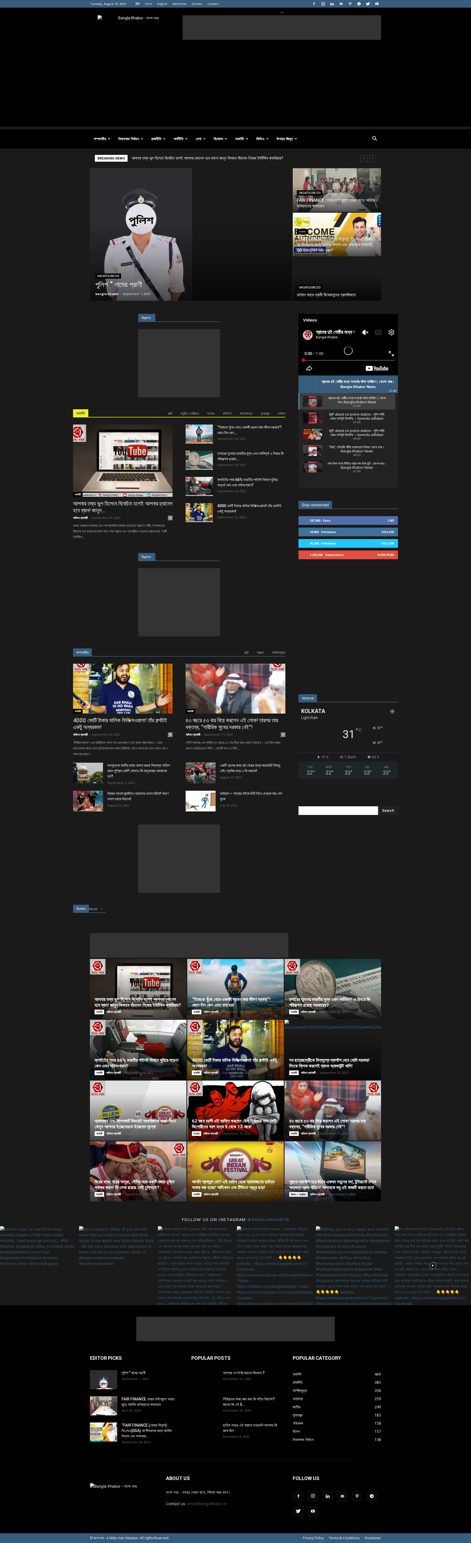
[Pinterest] (350, 4)
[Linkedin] (332, 4)
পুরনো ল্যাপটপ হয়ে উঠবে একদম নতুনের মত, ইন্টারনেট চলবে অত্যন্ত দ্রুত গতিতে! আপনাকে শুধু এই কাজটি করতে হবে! (332, 1184)
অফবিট (239, 138)
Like (391, 520)
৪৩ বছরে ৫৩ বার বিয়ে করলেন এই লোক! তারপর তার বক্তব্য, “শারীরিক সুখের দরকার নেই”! (232, 723)
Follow (387, 532)
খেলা (198, 138)
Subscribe (385, 555)
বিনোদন (218, 138)
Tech (148, 4)
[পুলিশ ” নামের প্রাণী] (191, 234)
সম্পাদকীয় (100, 138)
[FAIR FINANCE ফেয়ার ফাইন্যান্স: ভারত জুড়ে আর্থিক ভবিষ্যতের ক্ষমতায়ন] (337, 190)
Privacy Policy (313, 1538)
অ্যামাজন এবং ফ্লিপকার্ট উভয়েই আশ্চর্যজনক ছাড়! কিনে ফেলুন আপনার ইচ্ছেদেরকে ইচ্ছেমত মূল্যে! (135, 1123)
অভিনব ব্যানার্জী (80, 518)
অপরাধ (211, 413)
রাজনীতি (156, 138)
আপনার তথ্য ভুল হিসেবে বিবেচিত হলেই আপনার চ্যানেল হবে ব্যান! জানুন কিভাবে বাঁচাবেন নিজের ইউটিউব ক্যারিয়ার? (138, 1002)
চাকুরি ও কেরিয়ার (189, 413)
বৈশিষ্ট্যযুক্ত (278, 653)
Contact (213, 4)
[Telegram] (359, 4)
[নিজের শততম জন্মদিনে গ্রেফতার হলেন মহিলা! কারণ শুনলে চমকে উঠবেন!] (88, 801)
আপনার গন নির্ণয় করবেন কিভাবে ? (244, 1373)
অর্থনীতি (178, 138)
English (162, 4)
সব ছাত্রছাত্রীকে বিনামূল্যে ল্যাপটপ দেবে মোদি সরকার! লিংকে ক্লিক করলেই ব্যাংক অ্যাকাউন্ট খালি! (329, 1063)
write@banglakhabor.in (207, 1503)
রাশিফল (227, 413)
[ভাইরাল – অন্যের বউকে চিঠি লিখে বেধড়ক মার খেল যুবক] (201, 801)
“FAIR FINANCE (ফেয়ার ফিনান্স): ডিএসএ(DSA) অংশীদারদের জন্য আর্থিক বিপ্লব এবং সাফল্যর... (147, 1430)
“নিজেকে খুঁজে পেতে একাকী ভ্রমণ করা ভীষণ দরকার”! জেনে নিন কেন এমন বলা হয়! (231, 1002)
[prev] (364, 158)
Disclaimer (373, 1538)
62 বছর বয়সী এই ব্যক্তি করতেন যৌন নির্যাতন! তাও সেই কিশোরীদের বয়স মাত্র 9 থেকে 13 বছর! (234, 1123)
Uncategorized (108, 276)
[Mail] (341, 4)
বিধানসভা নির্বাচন (128, 138)
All (170, 413)
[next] (372, 158)
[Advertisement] (282, 27)
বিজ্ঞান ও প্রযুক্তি (298, 1194)
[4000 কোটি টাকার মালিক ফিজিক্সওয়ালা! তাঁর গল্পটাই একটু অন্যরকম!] (199, 512)
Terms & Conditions (344, 1538)
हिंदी (137, 4)
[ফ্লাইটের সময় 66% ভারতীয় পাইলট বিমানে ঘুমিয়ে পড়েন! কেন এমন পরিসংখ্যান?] (199, 486)
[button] (374, 139)
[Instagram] (323, 4)
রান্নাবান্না (246, 413)
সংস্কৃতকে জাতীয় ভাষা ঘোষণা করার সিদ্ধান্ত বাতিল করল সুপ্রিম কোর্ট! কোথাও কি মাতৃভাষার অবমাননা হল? (138, 770)
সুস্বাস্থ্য (265, 413)
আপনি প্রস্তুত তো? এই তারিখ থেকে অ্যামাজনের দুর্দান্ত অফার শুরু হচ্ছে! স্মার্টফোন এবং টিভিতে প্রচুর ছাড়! (233, 1184)
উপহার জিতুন (285, 138)
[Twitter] (368, 4)
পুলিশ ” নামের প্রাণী (134, 1373)
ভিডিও (260, 138)
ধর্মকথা (281, 413)
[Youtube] (377, 4)
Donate (197, 4)
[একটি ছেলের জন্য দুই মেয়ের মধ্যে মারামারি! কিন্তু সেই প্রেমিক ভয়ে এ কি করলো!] (201, 773)
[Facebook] (314, 4)
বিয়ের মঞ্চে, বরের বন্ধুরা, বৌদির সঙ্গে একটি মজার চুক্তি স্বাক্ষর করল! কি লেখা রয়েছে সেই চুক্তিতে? (134, 1184)
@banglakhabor (268, 1219)
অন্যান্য (302, 231)
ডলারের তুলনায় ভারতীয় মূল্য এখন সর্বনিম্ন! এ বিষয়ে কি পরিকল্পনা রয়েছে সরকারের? (186, 158)
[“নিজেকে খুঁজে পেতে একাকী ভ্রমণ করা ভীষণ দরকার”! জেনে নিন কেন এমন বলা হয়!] (199, 434)
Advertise (179, 4)
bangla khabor (107, 294)
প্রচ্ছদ (260, 653)
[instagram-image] (38, 1264)
